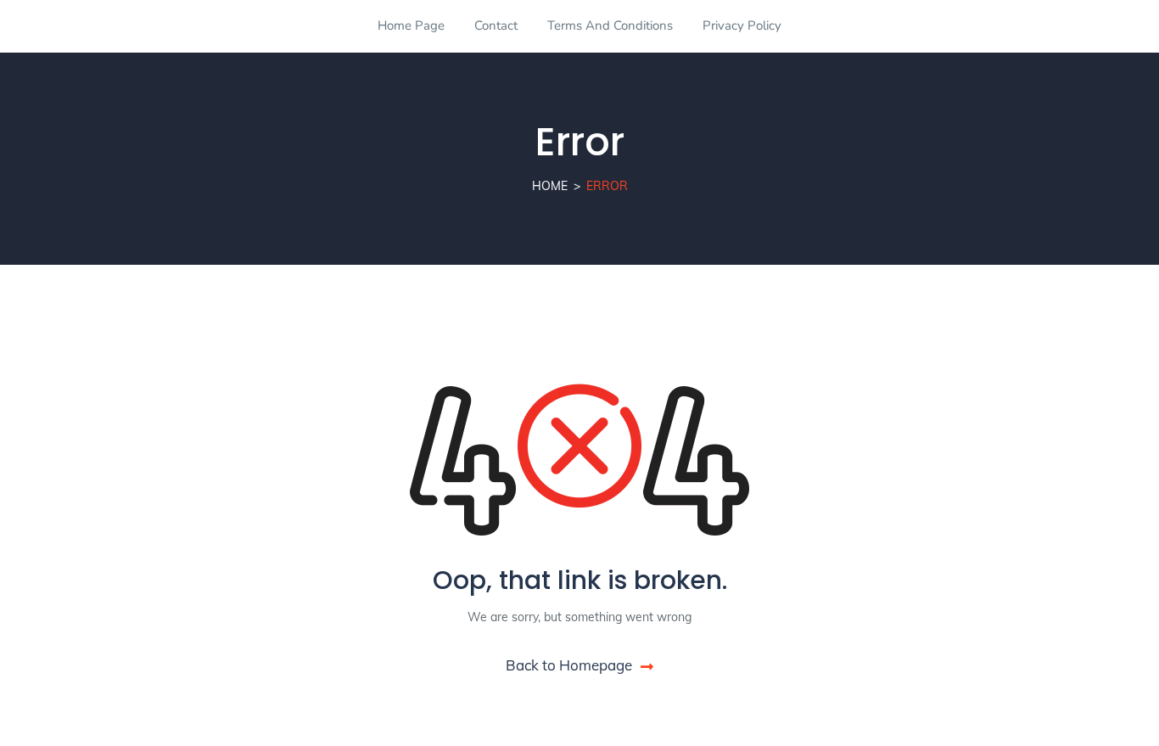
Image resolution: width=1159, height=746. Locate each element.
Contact (496, 25)
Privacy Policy (742, 25)
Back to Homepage (569, 665)
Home (550, 186)
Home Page (411, 25)
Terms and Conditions (610, 25)
